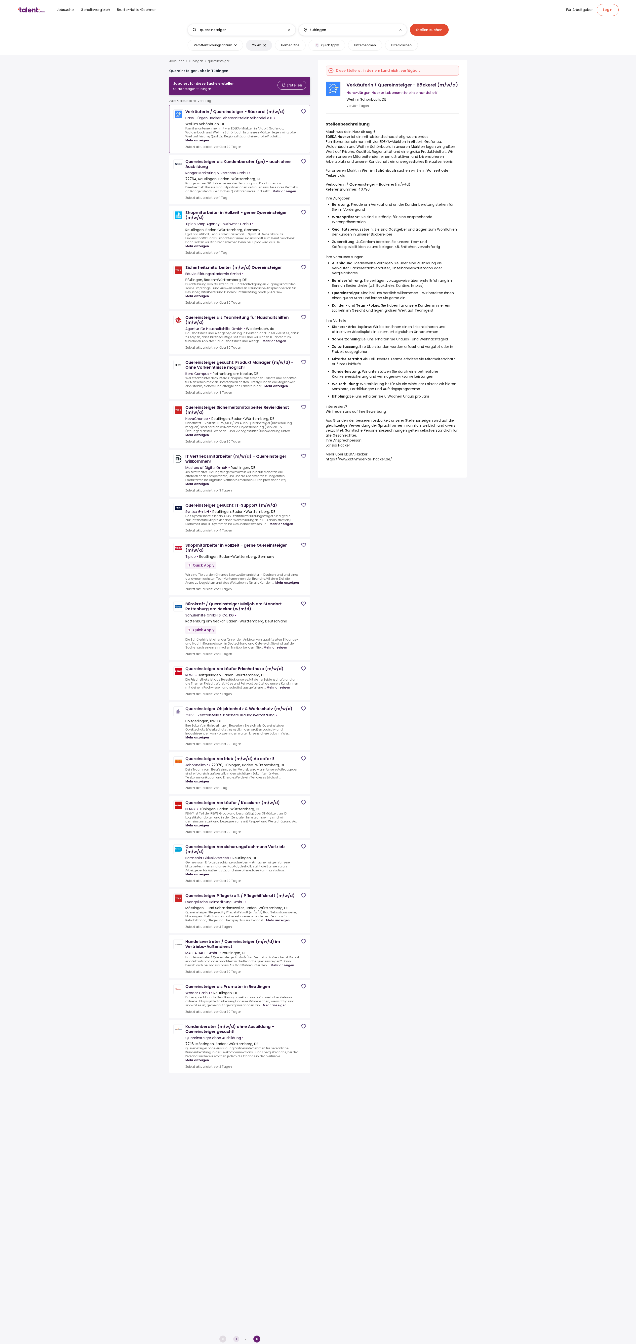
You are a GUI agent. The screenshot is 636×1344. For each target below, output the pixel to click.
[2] (256, 1339)
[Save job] (303, 111)
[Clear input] (289, 30)
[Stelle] (237, 30)
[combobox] (241, 30)
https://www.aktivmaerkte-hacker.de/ (359, 459)
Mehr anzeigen (197, 140)
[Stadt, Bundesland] (348, 30)
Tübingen (196, 61)
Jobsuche (176, 61)
